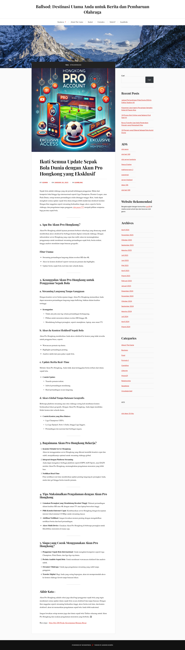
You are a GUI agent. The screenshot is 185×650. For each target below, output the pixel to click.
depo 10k (124, 185)
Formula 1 (101, 22)
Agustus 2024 (126, 311)
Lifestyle (124, 371)
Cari (123, 76)
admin (45, 182)
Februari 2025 (126, 281)
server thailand (126, 180)
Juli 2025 (124, 255)
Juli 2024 (124, 316)
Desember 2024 (127, 291)
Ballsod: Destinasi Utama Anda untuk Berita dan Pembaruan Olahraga (92, 9)
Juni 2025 (125, 260)
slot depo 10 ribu (127, 413)
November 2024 (127, 296)
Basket (90, 22)
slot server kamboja (128, 159)
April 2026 (125, 230)
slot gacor (125, 149)
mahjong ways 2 (127, 169)
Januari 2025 (126, 286)
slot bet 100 (125, 154)
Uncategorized (126, 391)
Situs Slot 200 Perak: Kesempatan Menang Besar (68, 622)
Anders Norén (107, 645)
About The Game (77, 22)
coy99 (148, 206)
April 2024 (125, 321)
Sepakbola (124, 22)
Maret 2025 (125, 276)
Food (123, 355)
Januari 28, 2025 (61, 182)
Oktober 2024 (126, 301)
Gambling (78, 182)
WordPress (86, 645)
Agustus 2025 (126, 250)
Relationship (126, 381)
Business (60, 22)
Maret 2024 (125, 327)
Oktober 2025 (126, 240)
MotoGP (112, 22)
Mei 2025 (124, 265)
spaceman (125, 175)
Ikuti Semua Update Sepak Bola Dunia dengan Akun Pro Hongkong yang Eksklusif (71, 167)
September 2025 (127, 245)
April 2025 (125, 270)
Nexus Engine (126, 164)
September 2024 (127, 306)
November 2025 (127, 235)
